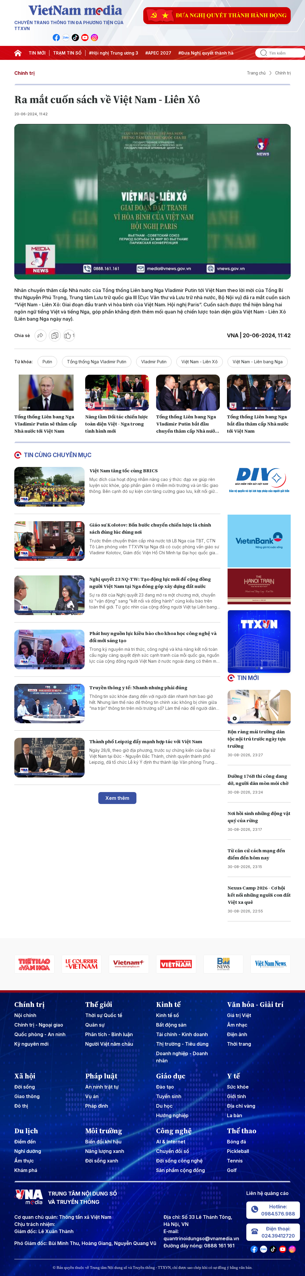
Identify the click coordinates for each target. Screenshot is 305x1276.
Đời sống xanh (101, 1161)
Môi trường (103, 1131)
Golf (232, 1170)
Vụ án (92, 1096)
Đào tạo (165, 1087)
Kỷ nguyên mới (31, 1044)
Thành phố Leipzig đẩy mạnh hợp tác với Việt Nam (145, 741)
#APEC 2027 (158, 52)
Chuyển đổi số (172, 1151)
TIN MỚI (37, 52)
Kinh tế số (167, 1015)
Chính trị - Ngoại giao (38, 1025)
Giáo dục (171, 1076)
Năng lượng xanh (104, 1151)
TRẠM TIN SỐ (67, 52)
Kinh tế (168, 1004)
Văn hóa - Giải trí (255, 1004)
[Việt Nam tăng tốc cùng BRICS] (49, 487)
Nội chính (25, 1015)
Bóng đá (236, 1142)
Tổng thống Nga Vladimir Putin (96, 361)
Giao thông (27, 1096)
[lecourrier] (34, 964)
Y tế (233, 1076)
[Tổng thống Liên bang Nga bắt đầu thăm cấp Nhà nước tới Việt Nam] (259, 392)
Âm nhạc (237, 1025)
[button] (257, 668)
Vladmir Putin (153, 361)
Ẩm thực (24, 1161)
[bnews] (176, 964)
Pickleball (238, 1151)
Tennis (235, 1161)
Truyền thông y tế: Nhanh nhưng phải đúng (138, 687)
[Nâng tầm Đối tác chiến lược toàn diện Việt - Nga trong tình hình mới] (117, 392)
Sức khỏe (238, 1087)
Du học (164, 1106)
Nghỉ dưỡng (27, 1151)
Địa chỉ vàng (241, 1106)
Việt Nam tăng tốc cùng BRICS (123, 470)
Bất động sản (171, 1025)
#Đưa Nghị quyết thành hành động (214, 52)
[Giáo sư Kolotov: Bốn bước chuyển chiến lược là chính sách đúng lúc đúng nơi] (49, 541)
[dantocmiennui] (270, 964)
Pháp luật (101, 1076)
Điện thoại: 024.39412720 (278, 1232)
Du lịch (26, 1131)
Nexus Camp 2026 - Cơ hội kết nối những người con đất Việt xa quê (259, 894)
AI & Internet (170, 1142)
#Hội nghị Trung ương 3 (113, 52)
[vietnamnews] (223, 964)
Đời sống (24, 1087)
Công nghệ (174, 1131)
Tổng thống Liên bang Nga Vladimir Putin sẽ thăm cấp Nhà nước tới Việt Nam (45, 423)
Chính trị (24, 73)
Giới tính (236, 1096)
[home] (17, 53)
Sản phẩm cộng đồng (180, 1170)
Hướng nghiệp (172, 1115)
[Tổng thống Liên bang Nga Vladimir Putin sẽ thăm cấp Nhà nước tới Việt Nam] (46, 392)
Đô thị (21, 1106)
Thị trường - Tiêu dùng (182, 1044)
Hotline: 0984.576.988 (278, 1210)
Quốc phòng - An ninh (40, 1034)
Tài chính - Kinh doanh (182, 1034)
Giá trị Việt (239, 1015)
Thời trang (239, 1044)
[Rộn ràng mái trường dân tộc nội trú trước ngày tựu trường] (259, 707)
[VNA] (56, 37)
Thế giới (98, 1004)
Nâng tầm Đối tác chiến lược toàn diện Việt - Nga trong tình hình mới (116, 423)
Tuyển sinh (168, 1096)
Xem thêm (117, 798)
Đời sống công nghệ (179, 1161)
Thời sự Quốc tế (103, 1015)
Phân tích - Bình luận (109, 1034)
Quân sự (95, 1025)
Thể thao (241, 1131)
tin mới (248, 678)
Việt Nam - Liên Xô (199, 361)
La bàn (234, 1115)
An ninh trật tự (102, 1087)
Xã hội (24, 1076)
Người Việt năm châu (109, 1044)
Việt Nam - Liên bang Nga (258, 361)
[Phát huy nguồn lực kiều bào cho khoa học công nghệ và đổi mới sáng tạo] (49, 649)
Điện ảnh (237, 1034)
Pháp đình (96, 1106)
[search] (261, 53)
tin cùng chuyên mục (57, 455)
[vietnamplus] (82, 964)
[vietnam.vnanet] (129, 964)
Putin (47, 361)
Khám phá (25, 1170)
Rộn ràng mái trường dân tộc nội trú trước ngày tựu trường (257, 738)
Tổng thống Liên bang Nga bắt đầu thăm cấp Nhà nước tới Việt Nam (258, 423)
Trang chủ (256, 73)
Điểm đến (25, 1142)
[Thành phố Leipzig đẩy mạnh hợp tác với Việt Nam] (49, 757)
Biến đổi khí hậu (103, 1142)
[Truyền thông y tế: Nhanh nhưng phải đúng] (49, 704)
